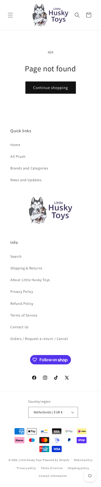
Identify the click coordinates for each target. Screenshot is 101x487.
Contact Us (19, 327)
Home (15, 144)
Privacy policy (26, 468)
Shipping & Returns (26, 268)
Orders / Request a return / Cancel (39, 338)
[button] (10, 15)
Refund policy (83, 460)
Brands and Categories (29, 168)
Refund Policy (21, 303)
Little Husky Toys (30, 460)
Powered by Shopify (56, 460)
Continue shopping (50, 87)
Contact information (53, 476)
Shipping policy (78, 468)
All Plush (17, 156)
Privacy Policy (21, 291)
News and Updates (26, 180)
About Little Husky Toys (30, 279)
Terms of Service (24, 315)
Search (16, 256)
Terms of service (52, 468)
